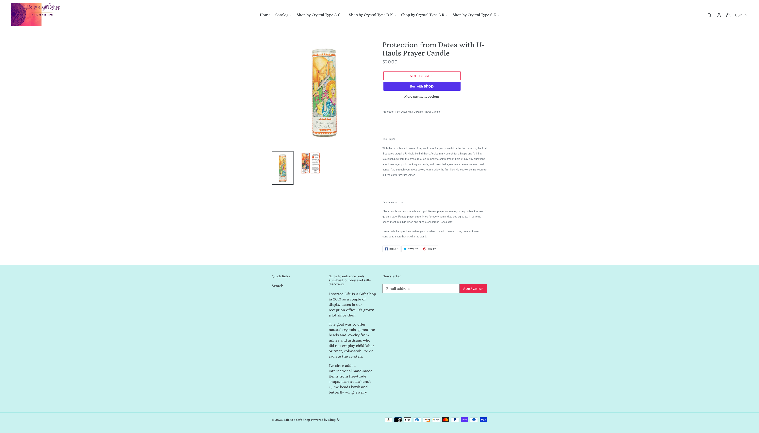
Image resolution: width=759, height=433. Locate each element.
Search (277, 285)
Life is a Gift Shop (297, 419)
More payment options (422, 96)
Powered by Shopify (325, 419)
